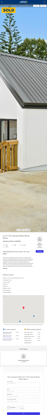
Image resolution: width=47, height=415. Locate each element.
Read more (5, 268)
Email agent (39, 251)
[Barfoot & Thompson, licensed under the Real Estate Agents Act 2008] (23, 1)
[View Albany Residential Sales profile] (39, 239)
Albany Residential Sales (39, 245)
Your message (9, 381)
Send (23, 413)
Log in (44, 1)
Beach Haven (14, 5)
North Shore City (7, 5)
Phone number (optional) (11, 399)
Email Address (9, 394)
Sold (1, 5)
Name (8, 389)
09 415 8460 (39, 247)
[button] (23, 307)
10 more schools (27, 342)
